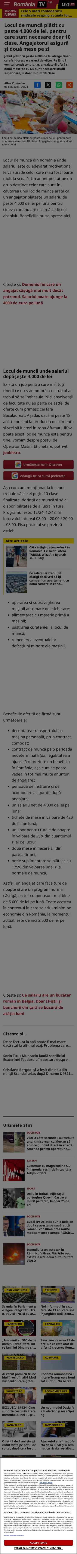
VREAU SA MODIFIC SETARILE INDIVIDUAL (38, 1548)
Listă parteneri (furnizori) (14, 1535)
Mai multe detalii (46, 1483)
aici (21, 1499)
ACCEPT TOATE (38, 1542)
